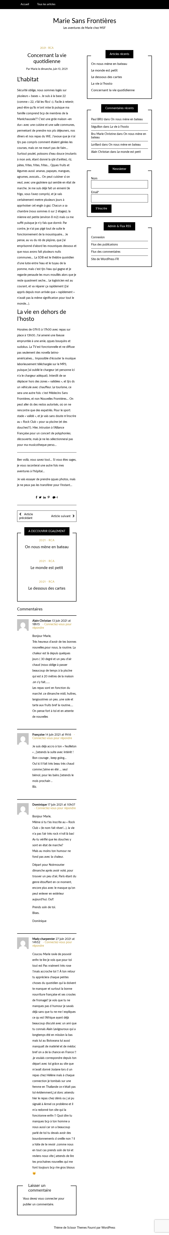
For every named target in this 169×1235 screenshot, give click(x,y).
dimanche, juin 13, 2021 (54, 69)
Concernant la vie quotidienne (113, 90)
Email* (95, 192)
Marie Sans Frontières (84, 21)
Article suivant (60, 516)
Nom (94, 178)
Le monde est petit (47, 568)
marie (34, 69)
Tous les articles (46, 4)
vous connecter (48, 1198)
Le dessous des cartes (46, 588)
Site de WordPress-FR (105, 259)
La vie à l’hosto (101, 83)
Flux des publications (104, 244)
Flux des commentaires (105, 251)
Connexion (98, 237)
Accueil (25, 4)
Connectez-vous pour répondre (52, 738)
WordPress (108, 1227)
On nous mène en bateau (47, 547)
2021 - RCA (47, 48)
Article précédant (26, 516)
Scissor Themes (77, 1227)
